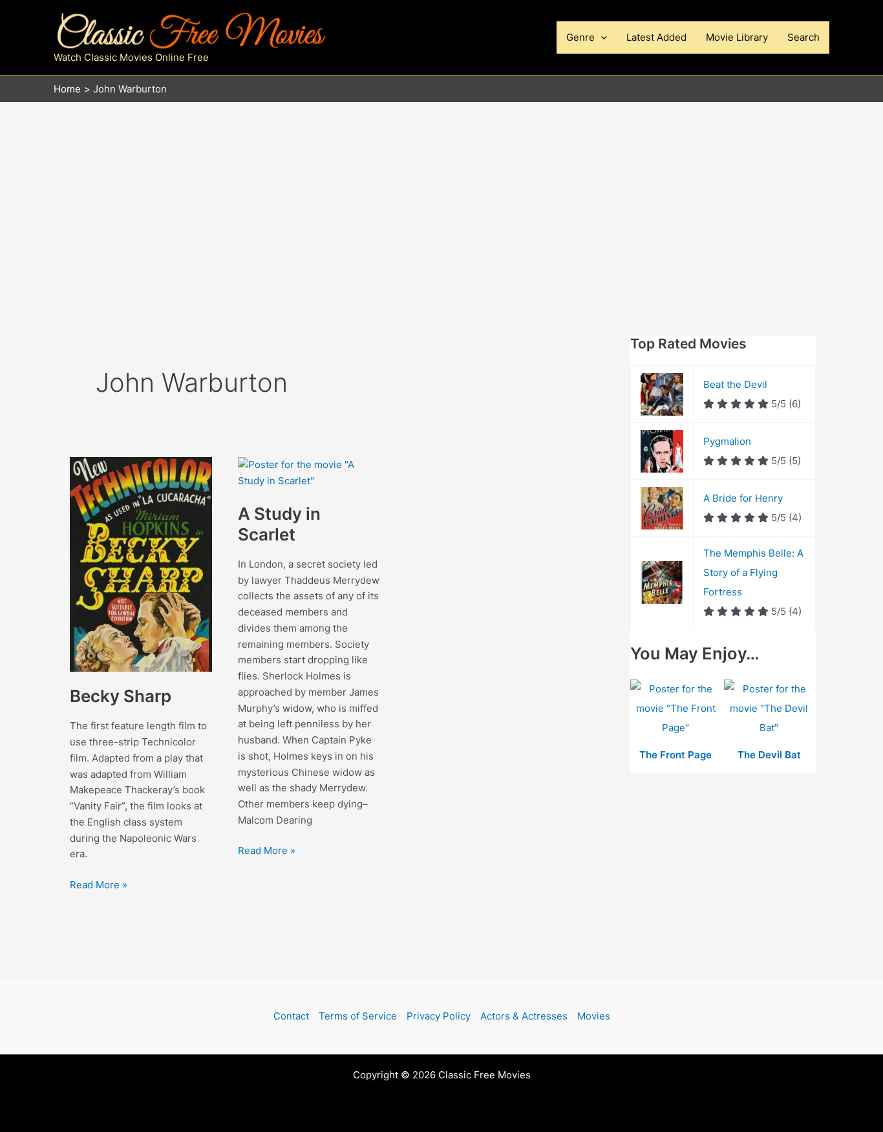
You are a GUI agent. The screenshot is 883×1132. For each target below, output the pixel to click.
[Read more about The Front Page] (677, 709)
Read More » (98, 885)
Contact (291, 1016)
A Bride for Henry (743, 498)
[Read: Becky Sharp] (141, 563)
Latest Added (656, 37)
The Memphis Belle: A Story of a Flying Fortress (753, 572)
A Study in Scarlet (279, 524)
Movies (593, 1016)
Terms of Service (358, 1016)
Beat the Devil (735, 384)
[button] (601, 37)
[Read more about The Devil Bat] (769, 709)
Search (803, 37)
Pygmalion (727, 441)
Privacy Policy (439, 1016)
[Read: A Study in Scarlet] (309, 472)
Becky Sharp (120, 696)
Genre (580, 37)
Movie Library (737, 37)
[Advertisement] (441, 199)
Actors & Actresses (524, 1016)
